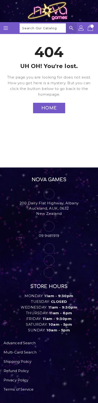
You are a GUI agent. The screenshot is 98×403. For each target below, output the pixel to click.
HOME (49, 108)
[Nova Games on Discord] (49, 272)
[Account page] (81, 28)
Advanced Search (20, 343)
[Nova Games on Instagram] (49, 260)
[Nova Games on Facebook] (49, 248)
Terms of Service (19, 389)
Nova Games (49, 179)
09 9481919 (49, 235)
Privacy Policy (16, 380)
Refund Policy (16, 371)
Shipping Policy (18, 361)
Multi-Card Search (20, 352)
